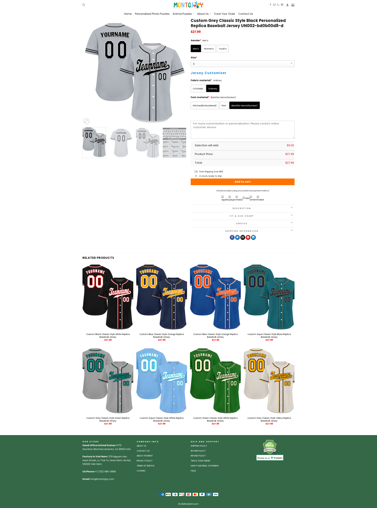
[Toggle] (292, 207)
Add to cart (243, 182)
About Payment (145, 455)
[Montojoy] (188, 5)
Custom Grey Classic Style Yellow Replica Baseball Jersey (269, 419)
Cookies (141, 470)
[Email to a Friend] (242, 237)
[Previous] (88, 73)
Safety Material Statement (205, 465)
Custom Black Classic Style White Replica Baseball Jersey (108, 335)
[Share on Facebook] (232, 237)
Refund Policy (198, 455)
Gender (196, 40)
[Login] (287, 5)
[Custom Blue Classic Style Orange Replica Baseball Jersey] (161, 297)
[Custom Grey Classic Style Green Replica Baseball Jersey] (107, 381)
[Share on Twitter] (237, 237)
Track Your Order (224, 14)
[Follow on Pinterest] (282, 4)
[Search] (83, 5)
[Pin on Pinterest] (248, 237)
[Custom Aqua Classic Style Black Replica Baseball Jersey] (269, 297)
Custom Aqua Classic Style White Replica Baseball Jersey (161, 419)
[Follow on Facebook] (270, 4)
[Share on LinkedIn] (253, 237)
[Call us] (278, 4)
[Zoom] (86, 121)
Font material (200, 97)
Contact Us (245, 14)
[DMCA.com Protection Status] (270, 447)
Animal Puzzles (182, 14)
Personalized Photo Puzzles (152, 14)
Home (128, 14)
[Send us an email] (274, 4)
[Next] (180, 73)
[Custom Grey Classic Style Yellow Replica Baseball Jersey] (269, 381)
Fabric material (201, 80)
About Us (203, 14)
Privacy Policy (144, 460)
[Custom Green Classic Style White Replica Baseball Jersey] (215, 381)
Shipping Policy (199, 446)
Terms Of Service (145, 465)
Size (194, 57)
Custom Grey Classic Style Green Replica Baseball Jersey (107, 419)
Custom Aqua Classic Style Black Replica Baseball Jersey (269, 335)
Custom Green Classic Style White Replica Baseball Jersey (215, 419)
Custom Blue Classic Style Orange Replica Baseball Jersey (161, 335)
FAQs (193, 470)
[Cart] (293, 5)
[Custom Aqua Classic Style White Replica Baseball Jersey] (161, 381)
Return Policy (198, 451)
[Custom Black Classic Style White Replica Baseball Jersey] (107, 297)
